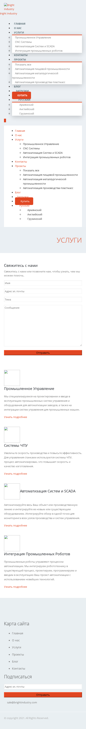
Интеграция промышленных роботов (38, 50)
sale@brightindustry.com (22, 702)
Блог (18, 192)
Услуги (19, 32)
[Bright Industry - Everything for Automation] (13, 6)
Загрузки (22, 197)
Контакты (21, 161)
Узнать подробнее (15, 417)
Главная (20, 131)
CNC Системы (23, 42)
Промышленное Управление (33, 37)
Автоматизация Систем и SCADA (35, 46)
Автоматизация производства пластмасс (40, 82)
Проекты (20, 59)
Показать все (23, 64)
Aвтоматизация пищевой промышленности (42, 69)
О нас (18, 135)
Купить (25, 201)
